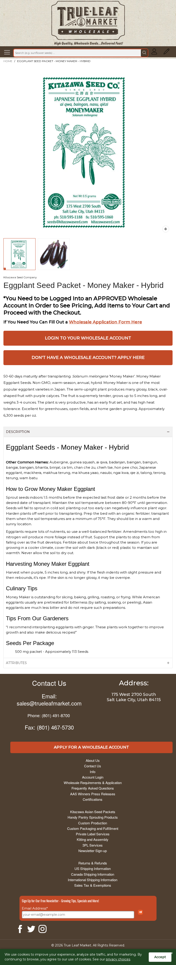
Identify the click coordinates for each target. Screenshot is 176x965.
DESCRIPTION (18, 432)
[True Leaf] (88, 23)
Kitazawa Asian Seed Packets (92, 811)
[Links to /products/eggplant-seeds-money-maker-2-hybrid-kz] (165, 229)
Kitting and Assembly (92, 839)
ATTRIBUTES (16, 663)
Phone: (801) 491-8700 (49, 715)
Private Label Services (93, 833)
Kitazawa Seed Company (20, 277)
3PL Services (92, 845)
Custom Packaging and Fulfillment (92, 828)
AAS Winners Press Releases (92, 793)
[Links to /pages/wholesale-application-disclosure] (166, 53)
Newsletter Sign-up (92, 850)
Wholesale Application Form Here (105, 322)
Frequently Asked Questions (93, 788)
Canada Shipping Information (92, 874)
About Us (93, 760)
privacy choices (118, 959)
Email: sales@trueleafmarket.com (49, 699)
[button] (8, 53)
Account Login (92, 777)
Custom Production (92, 822)
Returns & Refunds (92, 863)
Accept (160, 957)
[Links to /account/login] (154, 53)
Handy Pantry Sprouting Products (93, 817)
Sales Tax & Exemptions (92, 885)
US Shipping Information (92, 868)
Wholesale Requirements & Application (93, 782)
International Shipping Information (92, 879)
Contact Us (49, 683)
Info (92, 771)
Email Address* (35, 908)
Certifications (92, 799)
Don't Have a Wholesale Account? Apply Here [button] (88, 357)
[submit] (144, 53)
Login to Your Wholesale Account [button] (88, 338)
